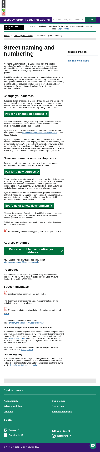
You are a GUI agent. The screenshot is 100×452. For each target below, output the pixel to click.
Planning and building (23, 36)
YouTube (62, 431)
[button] (93, 445)
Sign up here (63, 29)
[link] (50, 415)
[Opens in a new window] (3, 14)
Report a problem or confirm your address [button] (32, 251)
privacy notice (27, 350)
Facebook (14, 435)
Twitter (13, 430)
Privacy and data (13, 406)
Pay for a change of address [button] (24, 113)
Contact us (58, 406)
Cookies (8, 411)
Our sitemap (58, 401)
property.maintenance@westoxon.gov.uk (26, 323)
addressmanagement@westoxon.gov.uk (39, 133)
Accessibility (11, 401)
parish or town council (17, 338)
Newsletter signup (62, 411)
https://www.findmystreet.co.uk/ (23, 365)
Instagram (63, 436)
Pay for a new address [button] (20, 171)
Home (7, 36)
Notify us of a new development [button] (27, 205)
